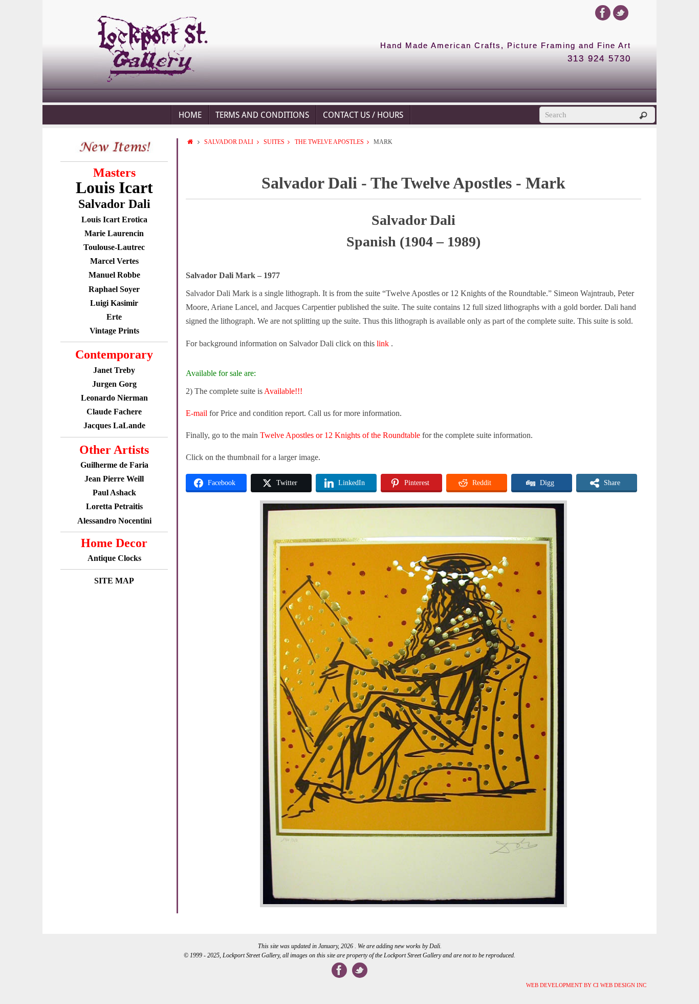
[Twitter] (620, 12)
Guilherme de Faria (114, 465)
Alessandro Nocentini (114, 520)
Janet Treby (114, 370)
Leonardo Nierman (114, 397)
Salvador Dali (228, 141)
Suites (274, 141)
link (384, 343)
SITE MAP (114, 580)
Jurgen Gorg (114, 384)
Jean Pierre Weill (114, 478)
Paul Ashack (114, 492)
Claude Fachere (114, 411)
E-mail (196, 413)
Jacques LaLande (114, 425)
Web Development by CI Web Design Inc (586, 985)
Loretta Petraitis (114, 506)
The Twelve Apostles (329, 141)
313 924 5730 (599, 59)
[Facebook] (602, 12)
